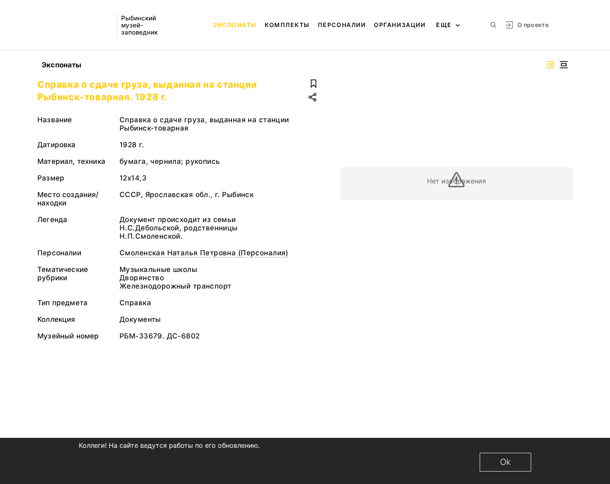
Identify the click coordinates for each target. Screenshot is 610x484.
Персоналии (342, 24)
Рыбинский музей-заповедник (139, 25)
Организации (399, 24)
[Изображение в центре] (563, 64)
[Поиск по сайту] (493, 25)
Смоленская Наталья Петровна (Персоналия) (204, 253)
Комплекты (287, 24)
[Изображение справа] (550, 64)
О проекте (533, 24)
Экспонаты (234, 24)
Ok (505, 462)
